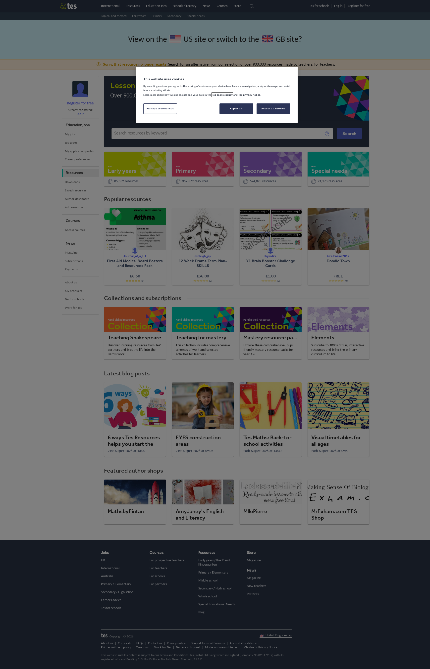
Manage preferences (160, 108)
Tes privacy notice (249, 94)
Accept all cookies (273, 108)
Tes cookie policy (222, 94)
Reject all (236, 108)
